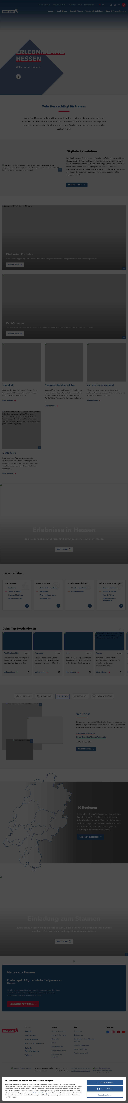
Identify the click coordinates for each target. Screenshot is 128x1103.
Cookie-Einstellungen (105, 1095)
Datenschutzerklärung (40, 1093)
